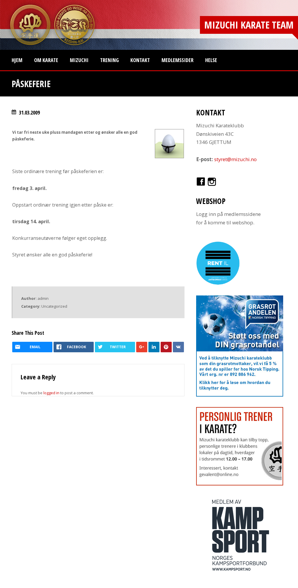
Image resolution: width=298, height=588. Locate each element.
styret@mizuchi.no (235, 159)
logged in (51, 392)
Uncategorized (54, 306)
